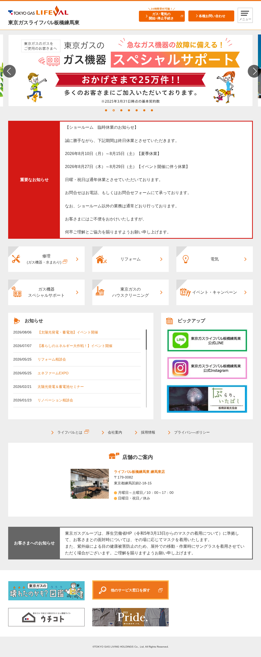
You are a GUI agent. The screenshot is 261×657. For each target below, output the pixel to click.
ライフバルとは (69, 432)
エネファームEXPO (53, 373)
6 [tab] (144, 110)
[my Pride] (207, 340)
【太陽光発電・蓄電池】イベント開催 (67, 332)
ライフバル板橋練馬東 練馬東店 (139, 472)
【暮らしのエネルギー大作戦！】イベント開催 (74, 346)
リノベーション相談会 (55, 400)
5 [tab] (137, 110)
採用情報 (148, 432)
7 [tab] (152, 110)
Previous (9, 71)
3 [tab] (121, 110)
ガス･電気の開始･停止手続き (161, 16)
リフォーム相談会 (51, 359)
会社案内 (115, 432)
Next (254, 71)
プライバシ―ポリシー (192, 432)
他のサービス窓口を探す (130, 590)
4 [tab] (129, 110)
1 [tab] (106, 110)
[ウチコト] (46, 617)
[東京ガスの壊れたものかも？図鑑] (46, 590)
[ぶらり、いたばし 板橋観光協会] (207, 399)
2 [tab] (114, 110)
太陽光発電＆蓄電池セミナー (60, 387)
